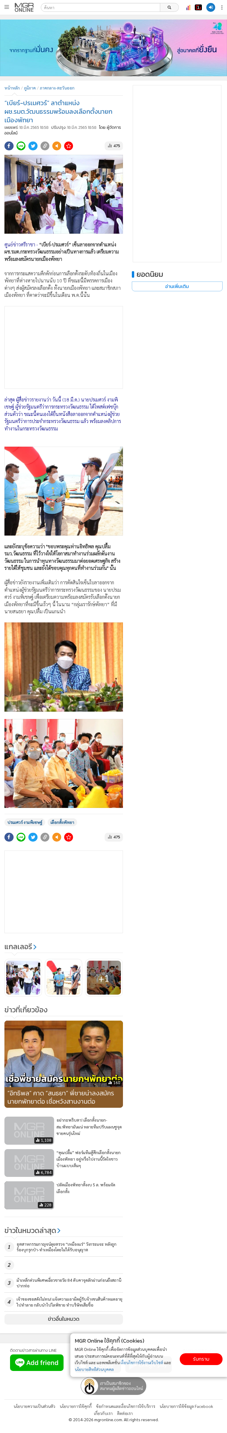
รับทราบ (201, 1359)
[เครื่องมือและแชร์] (223, 7)
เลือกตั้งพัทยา (62, 822)
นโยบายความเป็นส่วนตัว (34, 1406)
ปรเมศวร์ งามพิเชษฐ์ (24, 822)
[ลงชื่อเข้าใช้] (210, 7)
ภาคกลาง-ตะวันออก (57, 87)
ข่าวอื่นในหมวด (64, 1319)
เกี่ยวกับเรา (103, 1413)
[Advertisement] (63, 347)
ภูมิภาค (30, 87)
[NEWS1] (198, 7)
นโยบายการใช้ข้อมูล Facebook (186, 1406)
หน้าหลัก (12, 87)
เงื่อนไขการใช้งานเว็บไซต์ (142, 1362)
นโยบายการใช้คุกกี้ (76, 1406)
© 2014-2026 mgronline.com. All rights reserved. (114, 1419)
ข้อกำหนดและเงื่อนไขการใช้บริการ (125, 1406)
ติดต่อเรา (125, 1413)
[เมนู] (6, 7)
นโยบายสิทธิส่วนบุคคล (94, 1369)
